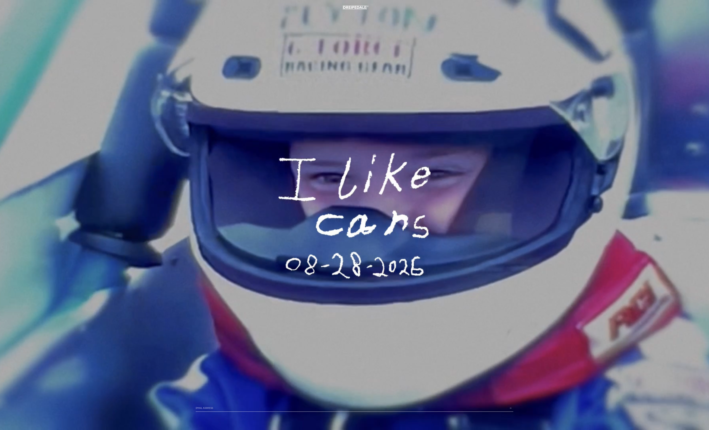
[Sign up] (510, 408)
